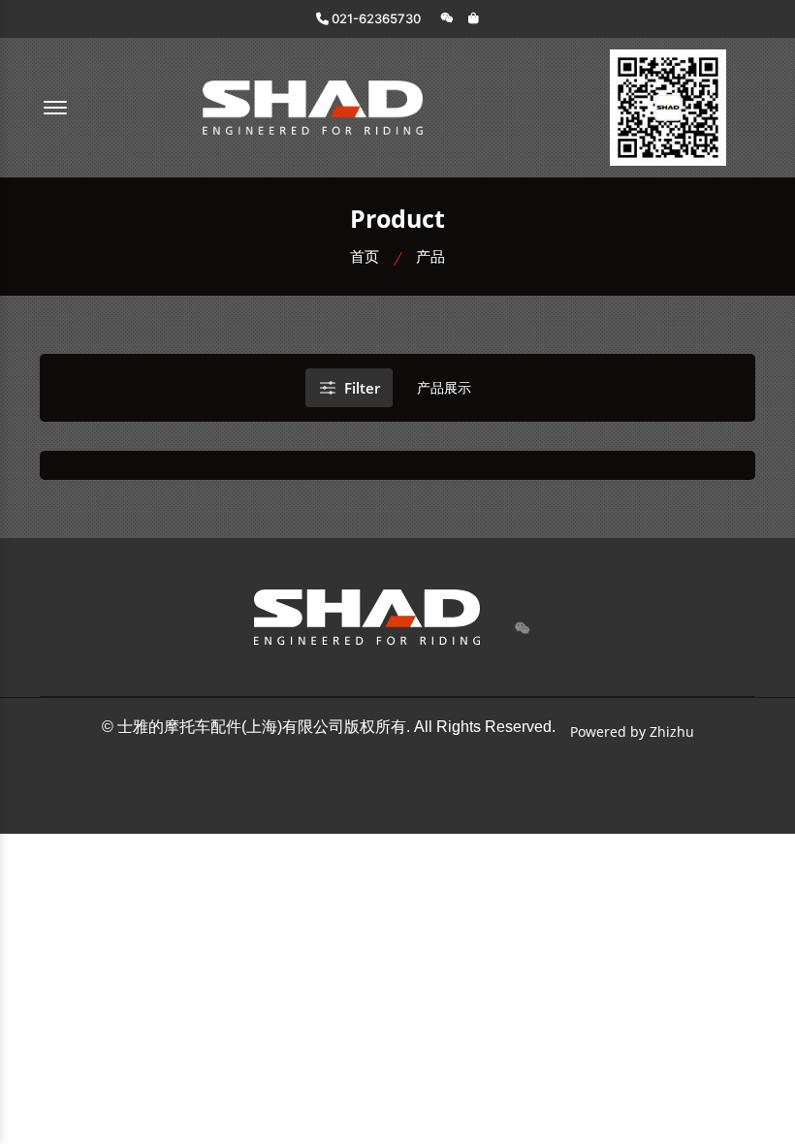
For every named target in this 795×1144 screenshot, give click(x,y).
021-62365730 (375, 19)
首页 (364, 256)
